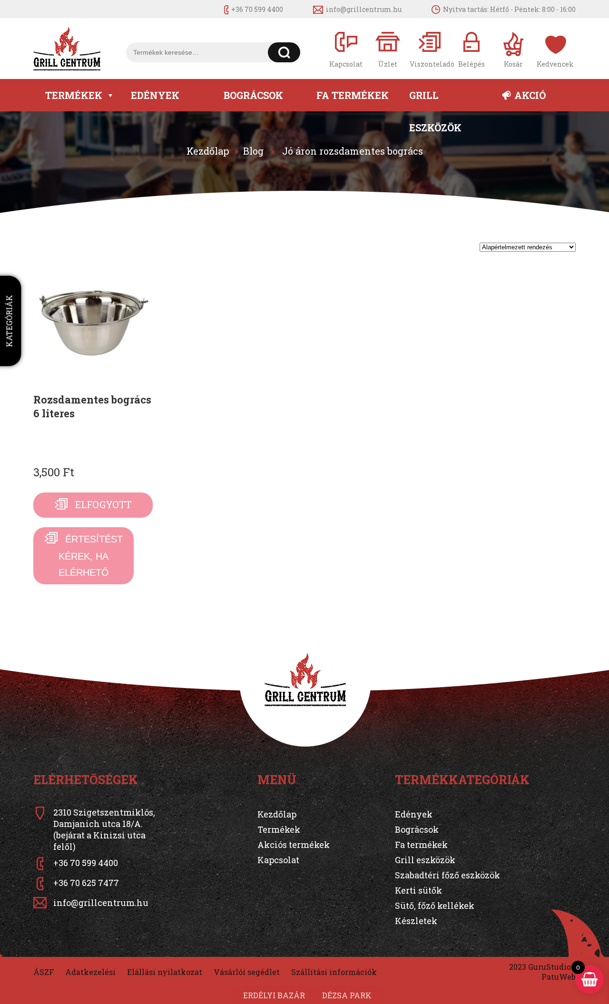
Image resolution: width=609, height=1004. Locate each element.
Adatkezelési (90, 972)
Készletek (416, 920)
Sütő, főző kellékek (434, 905)
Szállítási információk (334, 972)
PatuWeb (558, 977)
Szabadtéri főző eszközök (447, 875)
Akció (530, 95)
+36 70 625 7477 (86, 882)
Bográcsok (253, 95)
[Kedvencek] (555, 49)
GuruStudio (549, 967)
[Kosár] (513, 49)
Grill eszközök (435, 100)
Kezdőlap (208, 151)
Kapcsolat (278, 860)
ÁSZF (43, 972)
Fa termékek (352, 95)
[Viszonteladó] (430, 49)
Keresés (284, 52)
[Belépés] (471, 49)
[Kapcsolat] (346, 49)
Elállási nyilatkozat (164, 972)
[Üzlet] (388, 49)
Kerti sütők (418, 890)
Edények (155, 95)
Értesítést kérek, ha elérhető (91, 556)
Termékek (73, 95)
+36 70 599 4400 (257, 9)
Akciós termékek (293, 844)
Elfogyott (103, 504)
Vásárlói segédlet (247, 972)
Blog (253, 151)
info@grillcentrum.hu (364, 9)
